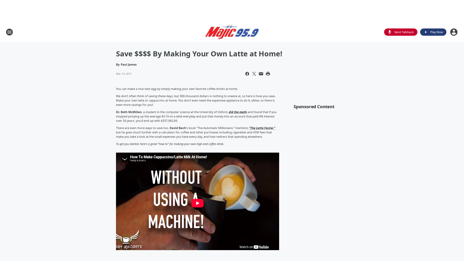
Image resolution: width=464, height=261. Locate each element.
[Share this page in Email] (261, 73)
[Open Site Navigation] (9, 32)
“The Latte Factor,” (262, 128)
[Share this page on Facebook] (247, 73)
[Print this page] (267, 73)
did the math (238, 112)
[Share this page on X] (254, 73)
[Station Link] (232, 32)
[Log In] (454, 32)
